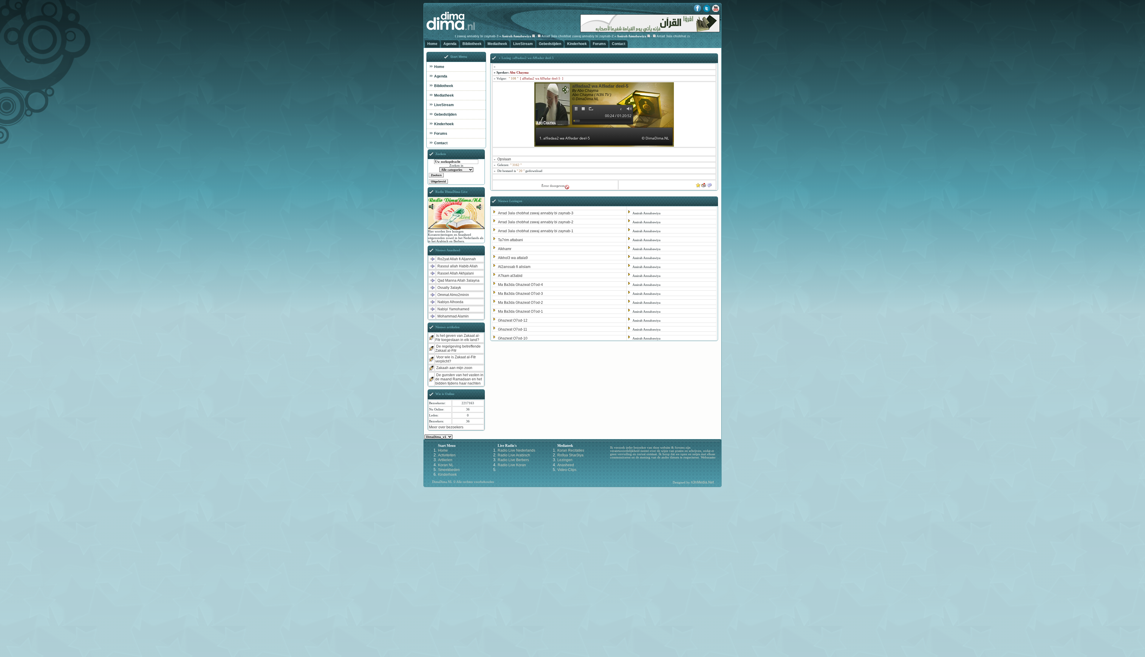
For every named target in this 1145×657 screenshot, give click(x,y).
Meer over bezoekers (446, 427)
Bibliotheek (472, 44)
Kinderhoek (577, 44)
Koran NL (446, 465)
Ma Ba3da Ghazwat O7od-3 (520, 294)
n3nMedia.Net (702, 482)
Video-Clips (566, 470)
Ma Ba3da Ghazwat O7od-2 (520, 302)
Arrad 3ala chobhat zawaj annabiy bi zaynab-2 (548, 36)
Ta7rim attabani (510, 240)
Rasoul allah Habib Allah (457, 266)
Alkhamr (504, 249)
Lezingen (564, 460)
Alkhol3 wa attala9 (513, 258)
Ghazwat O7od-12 (512, 320)
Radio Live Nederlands (516, 450)
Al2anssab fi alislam (514, 267)
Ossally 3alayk (449, 288)
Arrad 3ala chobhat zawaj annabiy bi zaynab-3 (535, 213)
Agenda (450, 44)
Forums (599, 44)
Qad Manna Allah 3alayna (458, 280)
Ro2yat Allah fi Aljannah (456, 259)
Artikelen (445, 460)
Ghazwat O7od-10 (512, 338)
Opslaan (504, 159)
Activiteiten (447, 455)
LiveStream (523, 44)
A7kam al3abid (510, 276)
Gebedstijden (550, 44)
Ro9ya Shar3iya (570, 455)
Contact (618, 44)
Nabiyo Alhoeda (450, 302)
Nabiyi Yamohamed (453, 309)
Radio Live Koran (512, 465)
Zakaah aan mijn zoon (454, 368)
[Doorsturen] (703, 184)
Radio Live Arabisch (514, 455)
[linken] (709, 184)
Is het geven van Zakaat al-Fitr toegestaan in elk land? (457, 338)
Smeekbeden (449, 470)
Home (432, 44)
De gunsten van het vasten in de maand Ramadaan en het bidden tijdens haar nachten (459, 379)
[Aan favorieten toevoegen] (698, 184)
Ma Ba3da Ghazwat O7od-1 (520, 311)
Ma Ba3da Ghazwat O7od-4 (520, 285)
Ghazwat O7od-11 (512, 329)
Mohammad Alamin (453, 316)
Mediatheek (497, 44)
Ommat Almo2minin (453, 295)
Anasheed (565, 465)
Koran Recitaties (570, 450)
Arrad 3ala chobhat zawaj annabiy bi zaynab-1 (663, 36)
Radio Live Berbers (513, 460)
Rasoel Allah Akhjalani (455, 273)
